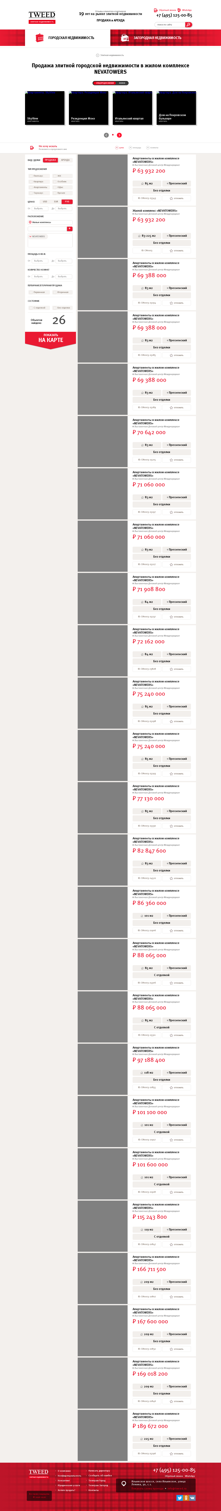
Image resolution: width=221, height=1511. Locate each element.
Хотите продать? (66, 1490)
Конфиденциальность (69, 1476)
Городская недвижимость (71, 38)
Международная (172, 165)
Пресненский (178, 183)
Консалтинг (64, 1481)
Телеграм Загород (98, 1485)
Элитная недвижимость (112, 55)
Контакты (94, 1490)
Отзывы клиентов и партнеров (110, 11)
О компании (64, 1471)
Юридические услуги (69, 1485)
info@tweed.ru (177, 1489)
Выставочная (141, 165)
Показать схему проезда (148, 1489)
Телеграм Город (97, 1481)
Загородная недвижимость (157, 38)
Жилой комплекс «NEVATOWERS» (155, 210)
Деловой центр (156, 165)
